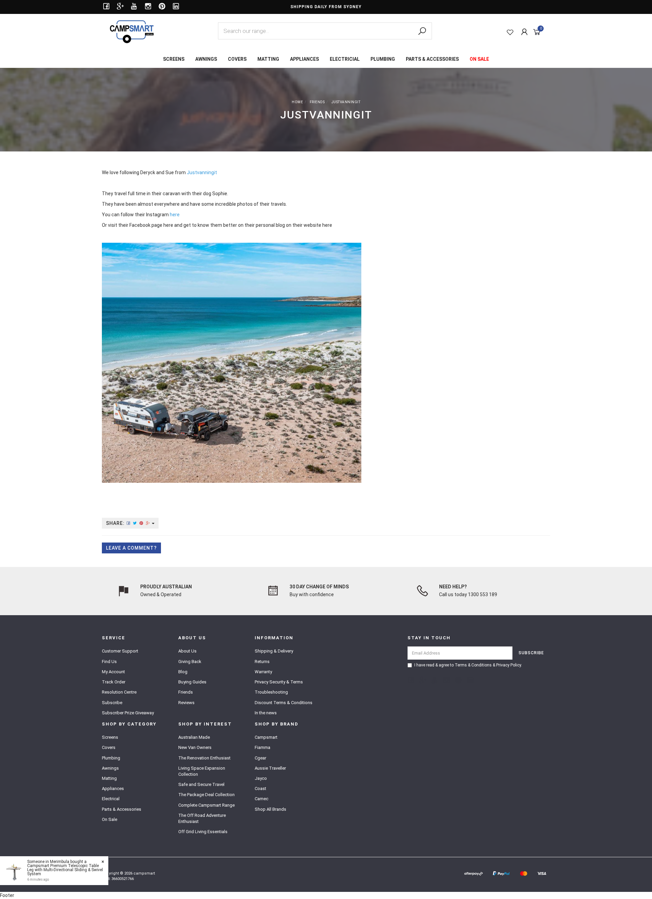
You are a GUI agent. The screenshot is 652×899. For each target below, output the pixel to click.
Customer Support (120, 651)
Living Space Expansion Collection (201, 771)
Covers (108, 747)
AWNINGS (206, 59)
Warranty (263, 671)
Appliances (113, 788)
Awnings (110, 768)
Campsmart (266, 737)
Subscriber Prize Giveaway (128, 712)
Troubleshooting (271, 692)
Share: (116, 523)
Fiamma (262, 747)
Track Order (113, 681)
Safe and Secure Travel (201, 784)
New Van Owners (195, 747)
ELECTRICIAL (345, 59)
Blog (182, 671)
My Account (113, 671)
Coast (260, 788)
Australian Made (194, 737)
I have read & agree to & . (468, 665)
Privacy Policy (508, 665)
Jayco (261, 778)
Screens (110, 737)
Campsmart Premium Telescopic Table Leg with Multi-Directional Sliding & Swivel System (65, 869)
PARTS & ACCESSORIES (432, 59)
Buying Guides (192, 681)
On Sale (109, 819)
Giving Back (189, 661)
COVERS (237, 59)
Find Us (109, 661)
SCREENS (173, 59)
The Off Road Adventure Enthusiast (202, 818)
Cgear (260, 757)
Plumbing (111, 757)
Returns (262, 661)
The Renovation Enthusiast (204, 757)
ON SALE (479, 59)
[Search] (422, 31)
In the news (266, 712)
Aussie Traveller (270, 768)
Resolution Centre (119, 692)
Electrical (111, 798)
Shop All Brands (270, 809)
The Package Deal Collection (206, 794)
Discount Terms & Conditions (283, 702)
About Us (187, 651)
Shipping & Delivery (274, 651)
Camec (261, 798)
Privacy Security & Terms (279, 681)
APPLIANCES (304, 59)
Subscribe (112, 702)
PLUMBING (382, 59)
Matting (109, 778)
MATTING (268, 59)
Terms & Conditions (473, 665)
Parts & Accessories (121, 809)
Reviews (186, 702)
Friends (185, 692)
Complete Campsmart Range (206, 805)
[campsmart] (131, 31)
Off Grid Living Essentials (203, 831)
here (168, 225)
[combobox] (325, 30)
